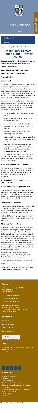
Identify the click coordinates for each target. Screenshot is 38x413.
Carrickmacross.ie (8, 324)
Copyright (5, 378)
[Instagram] (15, 368)
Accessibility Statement (9, 391)
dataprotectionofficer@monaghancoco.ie (21, 260)
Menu (20, 32)
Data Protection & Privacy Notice (13, 383)
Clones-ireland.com (8, 331)
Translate (17, 340)
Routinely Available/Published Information (16, 389)
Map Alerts (5, 396)
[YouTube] (11, 368)
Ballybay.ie (5, 320)
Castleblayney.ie (7, 327)
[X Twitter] (7, 368)
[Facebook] (3, 368)
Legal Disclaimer (7, 381)
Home (2, 47)
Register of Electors (8, 376)
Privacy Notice (14, 249)
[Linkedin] (19, 368)
